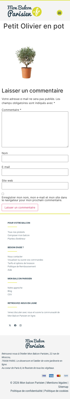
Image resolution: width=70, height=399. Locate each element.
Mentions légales (57, 382)
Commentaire (11, 109)
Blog (10, 291)
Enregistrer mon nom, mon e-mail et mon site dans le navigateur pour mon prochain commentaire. (34, 198)
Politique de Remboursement (22, 266)
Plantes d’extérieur (16, 238)
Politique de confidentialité (26, 391)
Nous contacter (15, 256)
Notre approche (15, 288)
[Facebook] (15, 325)
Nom (5, 153)
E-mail (6, 166)
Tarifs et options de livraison (21, 263)
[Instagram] (20, 325)
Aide (10, 270)
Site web (7, 180)
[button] (59, 13)
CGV (10, 294)
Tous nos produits (16, 232)
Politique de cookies (56, 391)
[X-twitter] (10, 325)
